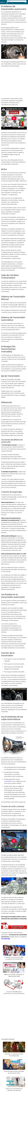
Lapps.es (2, 2)
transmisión (8, 781)
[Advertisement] (14, 82)
